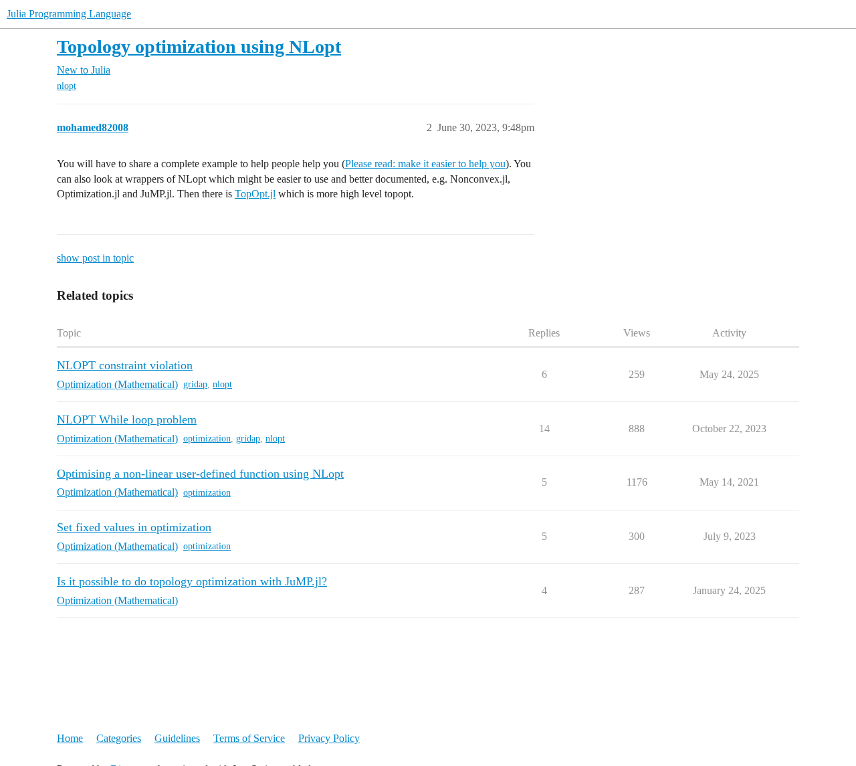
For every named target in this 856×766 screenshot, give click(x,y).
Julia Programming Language (69, 13)
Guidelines (177, 738)
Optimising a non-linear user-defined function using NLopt (200, 473)
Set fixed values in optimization (134, 527)
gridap (195, 384)
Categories (118, 738)
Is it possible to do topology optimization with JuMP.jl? (192, 581)
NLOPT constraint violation (125, 365)
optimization (207, 439)
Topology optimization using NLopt (199, 46)
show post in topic (95, 258)
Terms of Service (249, 738)
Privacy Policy (329, 738)
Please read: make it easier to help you (425, 163)
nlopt (66, 86)
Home (70, 738)
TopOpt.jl (255, 193)
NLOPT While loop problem (127, 419)
